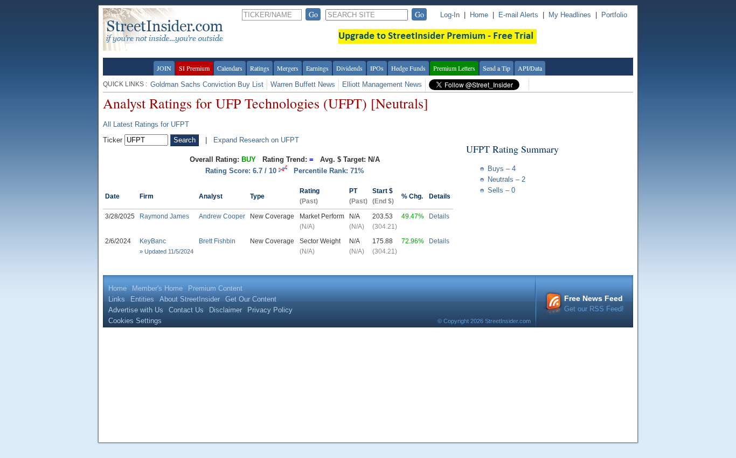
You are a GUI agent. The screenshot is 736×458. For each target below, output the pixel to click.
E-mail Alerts (518, 15)
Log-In (450, 15)
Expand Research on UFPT (256, 140)
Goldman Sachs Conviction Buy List (206, 84)
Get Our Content (250, 299)
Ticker (112, 140)
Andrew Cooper (222, 216)
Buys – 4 (502, 169)
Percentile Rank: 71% (329, 171)
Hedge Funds (408, 68)
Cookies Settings (135, 321)
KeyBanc (153, 241)
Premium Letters (454, 68)
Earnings (317, 68)
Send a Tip (496, 68)
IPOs (377, 68)
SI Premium (194, 68)
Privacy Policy (270, 310)
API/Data (530, 68)
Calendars (229, 68)
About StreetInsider (189, 299)
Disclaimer (225, 310)
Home (479, 15)
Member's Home (157, 288)
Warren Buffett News (302, 84)
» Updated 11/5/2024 (166, 251)
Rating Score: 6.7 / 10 (242, 171)
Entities (142, 299)
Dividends (349, 68)
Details (439, 216)
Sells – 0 (501, 190)
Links (116, 299)
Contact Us (186, 310)
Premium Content (215, 288)
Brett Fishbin (217, 241)
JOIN (164, 68)
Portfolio (614, 15)
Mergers (287, 68)
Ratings (259, 68)
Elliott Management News (382, 84)
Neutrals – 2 (506, 179)
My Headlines (569, 15)
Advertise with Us (135, 310)
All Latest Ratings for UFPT (146, 124)
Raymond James (164, 216)
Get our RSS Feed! (594, 303)
